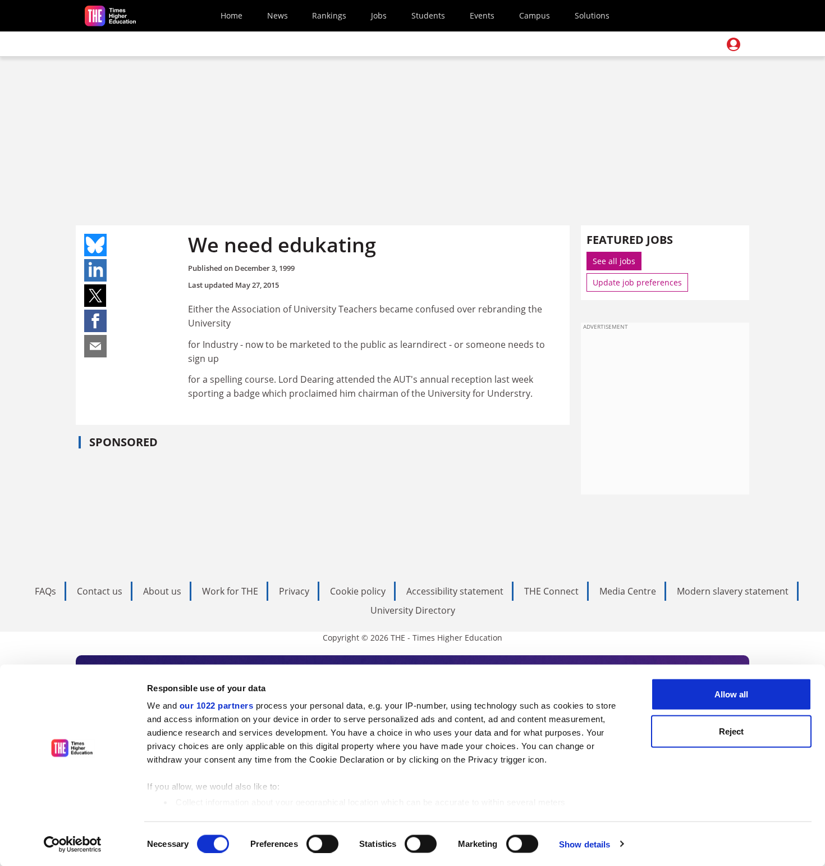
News (277, 15)
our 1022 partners (217, 705)
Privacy (294, 591)
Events (482, 15)
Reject (731, 731)
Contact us (99, 591)
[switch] (322, 844)
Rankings (329, 15)
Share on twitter (95, 295)
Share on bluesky (95, 245)
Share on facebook (95, 321)
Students (428, 15)
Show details (584, 844)
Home (231, 15)
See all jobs (614, 261)
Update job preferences (637, 282)
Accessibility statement (454, 591)
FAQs (45, 591)
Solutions (592, 15)
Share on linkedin (95, 270)
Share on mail (95, 346)
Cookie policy (358, 591)
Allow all (731, 694)
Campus (534, 15)
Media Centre (627, 591)
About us (162, 591)
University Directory (412, 610)
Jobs (379, 15)
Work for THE (230, 591)
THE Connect (551, 591)
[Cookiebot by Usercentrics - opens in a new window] (73, 844)
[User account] (733, 44)
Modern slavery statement (733, 591)
